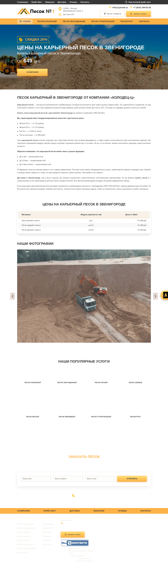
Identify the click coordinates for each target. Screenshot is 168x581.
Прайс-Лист (36, 2)
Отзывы (73, 2)
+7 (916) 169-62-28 (142, 7)
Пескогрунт (126, 21)
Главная (47, 520)
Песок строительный (102, 21)
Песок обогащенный (74, 21)
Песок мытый (24, 540)
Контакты (85, 2)
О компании (22, 2)
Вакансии (49, 2)
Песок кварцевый (25, 544)
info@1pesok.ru (120, 7)
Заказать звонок (140, 14)
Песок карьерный (47, 21)
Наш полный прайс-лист (139, 2)
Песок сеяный (24, 536)
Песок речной (24, 532)
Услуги (27, 21)
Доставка (62, 2)
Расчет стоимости (114, 14)
